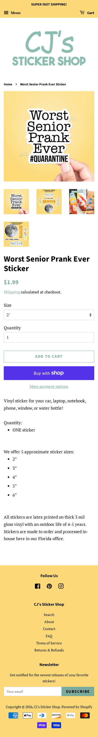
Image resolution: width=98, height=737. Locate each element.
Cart (90, 13)
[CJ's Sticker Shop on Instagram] (61, 587)
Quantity (12, 328)
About (49, 621)
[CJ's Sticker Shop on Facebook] (37, 587)
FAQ (49, 636)
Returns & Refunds (49, 650)
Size (8, 305)
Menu (15, 12)
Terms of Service (49, 643)
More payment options (49, 386)
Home (8, 84)
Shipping (12, 292)
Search (49, 614)
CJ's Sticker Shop (47, 706)
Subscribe (78, 691)
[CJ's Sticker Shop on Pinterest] (49, 587)
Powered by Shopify (77, 706)
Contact (49, 628)
